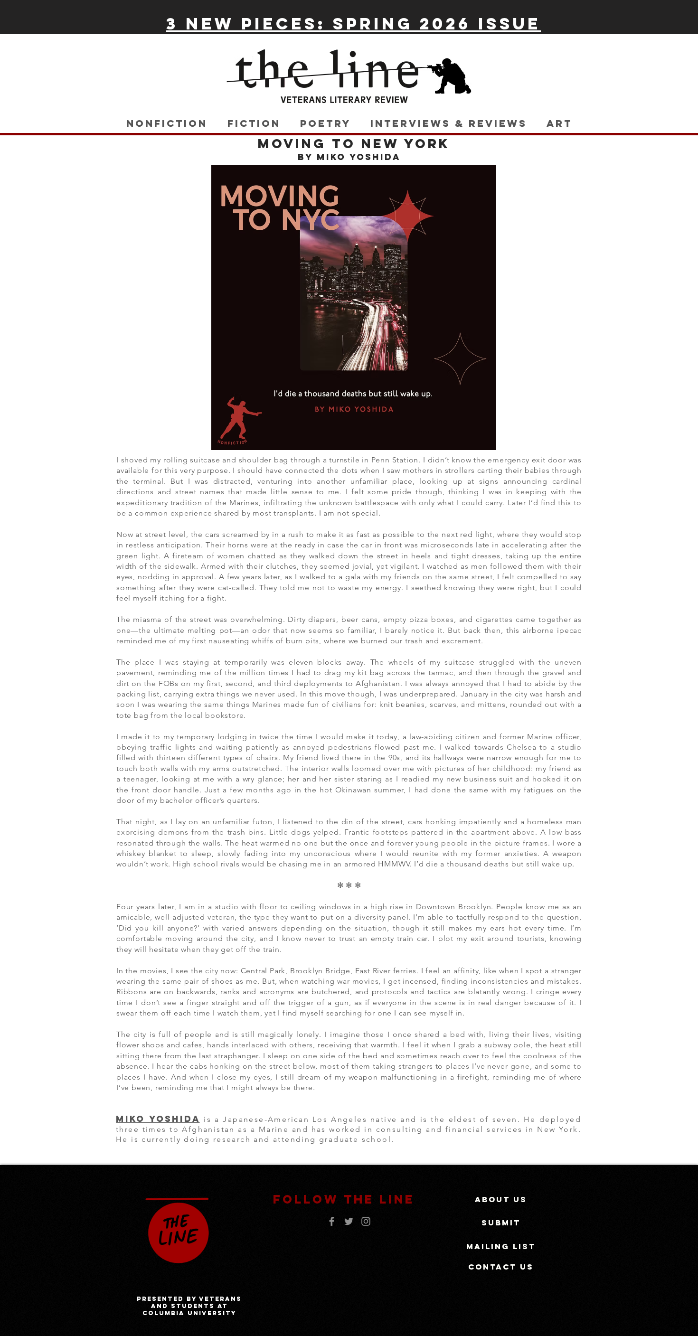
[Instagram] (366, 1221)
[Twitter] (349, 1221)
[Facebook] (332, 1221)
